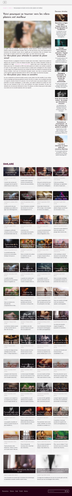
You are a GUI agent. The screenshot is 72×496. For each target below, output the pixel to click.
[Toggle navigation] (5, 2)
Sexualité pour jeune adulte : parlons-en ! (11, 366)
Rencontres (5, 491)
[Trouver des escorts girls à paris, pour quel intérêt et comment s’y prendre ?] (52, 464)
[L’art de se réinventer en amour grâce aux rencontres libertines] (61, 139)
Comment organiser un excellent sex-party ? (44, 294)
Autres (10, 8)
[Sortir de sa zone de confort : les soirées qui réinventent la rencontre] (61, 93)
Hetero (12, 491)
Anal (16, 491)
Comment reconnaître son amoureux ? (44, 366)
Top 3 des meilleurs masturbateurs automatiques (61, 390)
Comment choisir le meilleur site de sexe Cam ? (60, 414)
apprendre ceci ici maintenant (22, 64)
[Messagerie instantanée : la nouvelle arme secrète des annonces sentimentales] (61, 68)
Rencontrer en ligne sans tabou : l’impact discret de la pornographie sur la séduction (61, 26)
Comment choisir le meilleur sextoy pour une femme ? (44, 414)
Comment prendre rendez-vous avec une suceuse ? (11, 438)
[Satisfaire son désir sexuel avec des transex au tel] (19, 464)
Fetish (21, 491)
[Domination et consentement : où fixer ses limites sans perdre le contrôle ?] (61, 117)
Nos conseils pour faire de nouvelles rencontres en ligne (28, 438)
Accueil (5, 8)
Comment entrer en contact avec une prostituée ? (28, 390)
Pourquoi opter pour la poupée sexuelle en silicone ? (11, 414)
